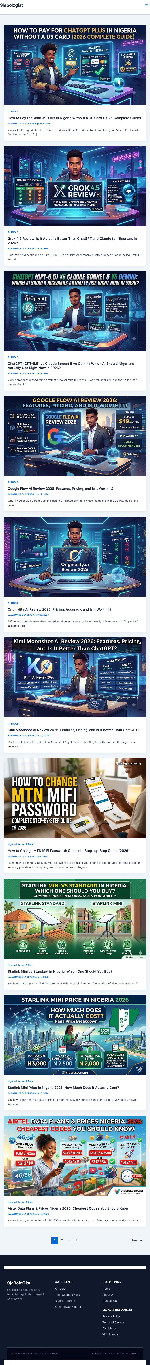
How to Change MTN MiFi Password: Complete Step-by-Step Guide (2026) (69, 851)
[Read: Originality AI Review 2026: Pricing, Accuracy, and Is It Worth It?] (75, 556)
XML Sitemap (110, 1334)
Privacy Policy (111, 1316)
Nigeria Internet (65, 1300)
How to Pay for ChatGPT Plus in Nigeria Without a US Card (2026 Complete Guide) (74, 118)
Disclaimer (109, 1328)
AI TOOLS (13, 111)
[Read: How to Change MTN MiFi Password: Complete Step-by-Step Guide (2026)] (75, 798)
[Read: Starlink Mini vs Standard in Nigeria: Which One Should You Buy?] (75, 918)
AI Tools (60, 1288)
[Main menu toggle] (146, 5)
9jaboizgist (11, 5)
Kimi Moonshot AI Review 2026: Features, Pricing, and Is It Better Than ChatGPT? (73, 730)
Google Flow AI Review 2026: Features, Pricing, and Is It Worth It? (61, 488)
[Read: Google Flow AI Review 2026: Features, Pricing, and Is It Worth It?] (75, 435)
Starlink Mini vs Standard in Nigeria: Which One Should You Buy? (60, 971)
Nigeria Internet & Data (20, 844)
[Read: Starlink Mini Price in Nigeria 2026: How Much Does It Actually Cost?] (75, 1034)
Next (137, 1240)
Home (106, 1288)
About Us (108, 1294)
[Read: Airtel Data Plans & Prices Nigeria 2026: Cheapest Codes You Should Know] (75, 1155)
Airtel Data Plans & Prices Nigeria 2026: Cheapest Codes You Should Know (68, 1208)
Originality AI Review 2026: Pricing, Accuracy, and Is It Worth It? (59, 609)
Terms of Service (113, 1322)
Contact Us (109, 1300)
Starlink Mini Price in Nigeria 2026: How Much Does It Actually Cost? (63, 1088)
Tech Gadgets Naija (67, 1294)
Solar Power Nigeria (68, 1306)
